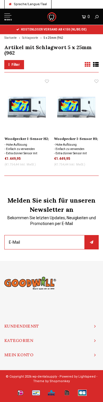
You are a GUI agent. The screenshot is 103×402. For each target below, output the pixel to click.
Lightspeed (87, 376)
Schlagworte (30, 37)
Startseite (10, 37)
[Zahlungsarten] (20, 393)
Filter (15, 65)
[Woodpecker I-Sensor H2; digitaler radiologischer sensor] (27, 107)
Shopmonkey (59, 381)
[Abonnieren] (91, 242)
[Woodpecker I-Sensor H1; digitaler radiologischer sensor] (76, 107)
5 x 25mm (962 (53, 37)
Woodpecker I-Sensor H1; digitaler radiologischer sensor (76, 139)
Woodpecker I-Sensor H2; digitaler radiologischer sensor (27, 139)
